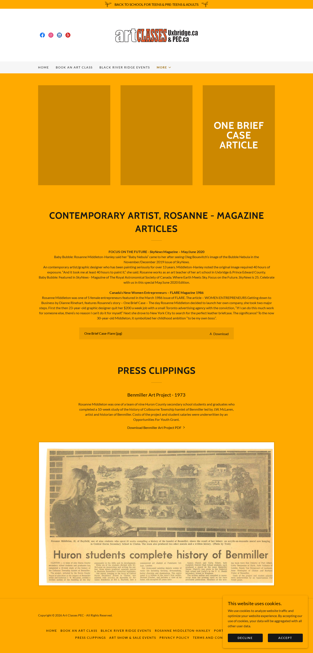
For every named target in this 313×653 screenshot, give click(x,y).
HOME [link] (43, 67)
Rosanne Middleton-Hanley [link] (183, 630)
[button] (164, 67)
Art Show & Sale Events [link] (132, 637)
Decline (245, 638)
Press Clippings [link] (90, 637)
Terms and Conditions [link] (215, 637)
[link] (42, 35)
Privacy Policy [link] (174, 637)
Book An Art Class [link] (74, 67)
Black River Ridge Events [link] (124, 67)
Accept (285, 638)
